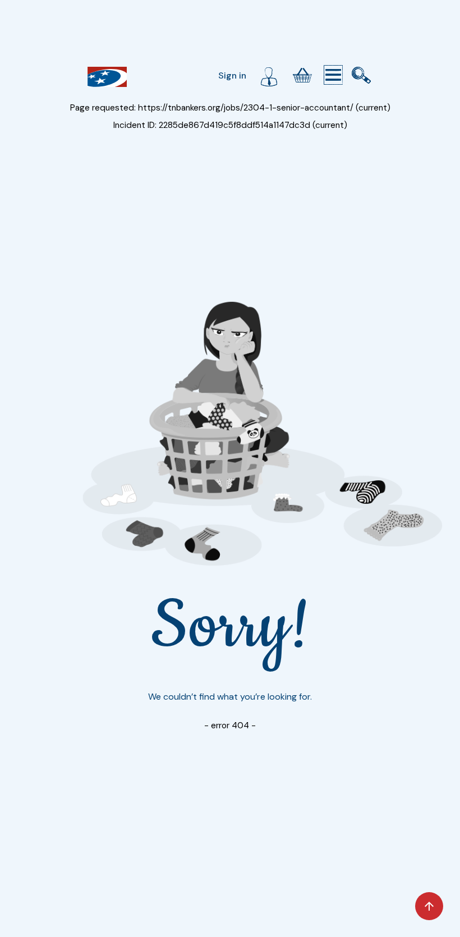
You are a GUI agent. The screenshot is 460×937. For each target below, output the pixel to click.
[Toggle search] (361, 75)
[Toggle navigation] (333, 75)
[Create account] (269, 75)
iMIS (107, 77)
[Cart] (302, 75)
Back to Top (429, 906)
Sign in (232, 75)
